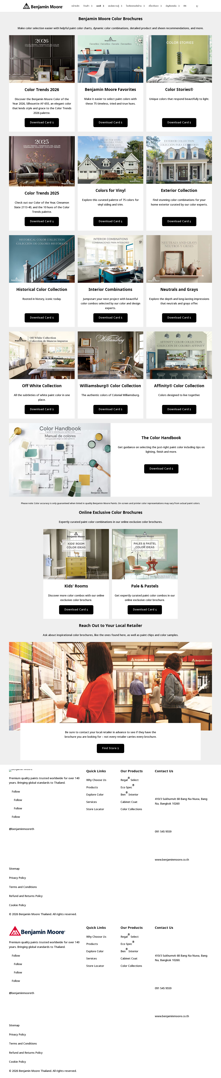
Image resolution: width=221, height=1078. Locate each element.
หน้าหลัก (75, 6)
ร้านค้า (86, 6)
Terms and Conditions (23, 887)
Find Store (109, 748)
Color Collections (131, 809)
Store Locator (95, 809)
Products (92, 787)
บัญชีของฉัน (171, 6)
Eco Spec (127, 786)
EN (185, 6)
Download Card (40, 122)
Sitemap (14, 869)
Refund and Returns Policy (26, 896)
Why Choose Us (96, 780)
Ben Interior (129, 794)
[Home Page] (43, 6)
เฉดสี (98, 6)
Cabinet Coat (129, 802)
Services (91, 802)
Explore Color (95, 795)
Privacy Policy (17, 878)
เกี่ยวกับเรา (154, 6)
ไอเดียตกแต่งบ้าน (134, 6)
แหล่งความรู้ (113, 6)
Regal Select (130, 779)
